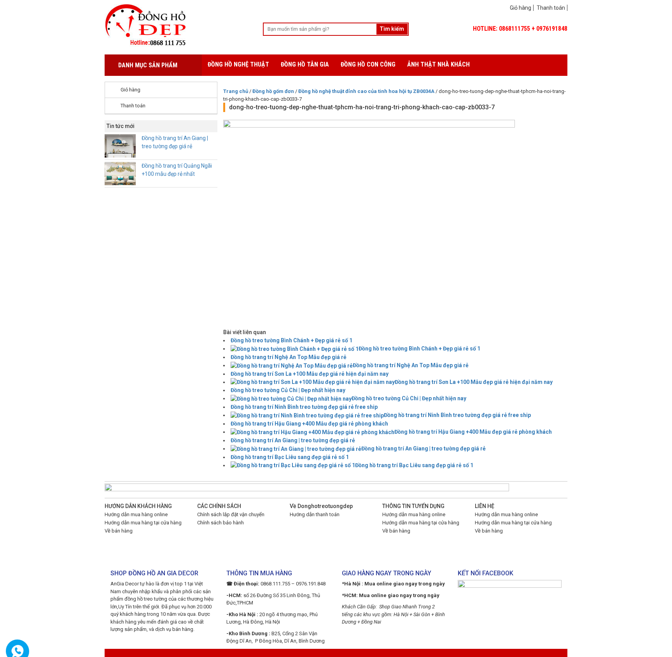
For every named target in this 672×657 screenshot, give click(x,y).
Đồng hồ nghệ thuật (238, 64)
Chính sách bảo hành (220, 523)
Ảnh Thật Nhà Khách (438, 64)
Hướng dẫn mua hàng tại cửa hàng (143, 523)
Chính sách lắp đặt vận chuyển (230, 514)
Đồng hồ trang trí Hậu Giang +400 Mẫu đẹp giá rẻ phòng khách (309, 423)
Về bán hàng (119, 531)
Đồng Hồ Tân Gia (305, 64)
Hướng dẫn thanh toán (315, 514)
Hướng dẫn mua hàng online (136, 514)
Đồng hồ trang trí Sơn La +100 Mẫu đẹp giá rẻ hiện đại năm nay (309, 374)
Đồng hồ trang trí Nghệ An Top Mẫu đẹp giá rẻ (288, 357)
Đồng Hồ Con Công (368, 64)
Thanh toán (551, 8)
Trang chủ (235, 91)
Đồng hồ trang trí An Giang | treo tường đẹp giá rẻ (293, 440)
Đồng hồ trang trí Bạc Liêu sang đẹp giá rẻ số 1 (290, 457)
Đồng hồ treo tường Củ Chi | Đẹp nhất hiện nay (288, 390)
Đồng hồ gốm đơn (273, 91)
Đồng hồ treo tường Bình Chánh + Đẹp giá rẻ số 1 (291, 340)
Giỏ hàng (520, 8)
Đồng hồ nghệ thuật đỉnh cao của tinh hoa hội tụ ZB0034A (366, 91)
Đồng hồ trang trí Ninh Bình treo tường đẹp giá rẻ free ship (304, 407)
